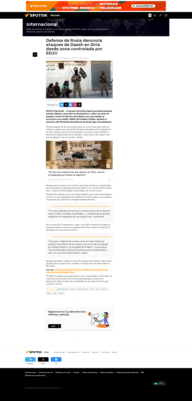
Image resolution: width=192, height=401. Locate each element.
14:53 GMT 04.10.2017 (53, 58)
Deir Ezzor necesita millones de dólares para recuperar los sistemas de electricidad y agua (77, 271)
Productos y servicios (63, 372)
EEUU (91, 289)
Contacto (76, 372)
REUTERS (50, 100)
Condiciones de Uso (46, 372)
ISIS (55, 293)
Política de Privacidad (89, 372)
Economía (85, 352)
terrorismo (104, 289)
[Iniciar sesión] (155, 15)
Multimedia (105, 352)
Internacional (51, 289)
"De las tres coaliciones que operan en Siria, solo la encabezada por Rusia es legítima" (76, 173)
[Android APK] (159, 383)
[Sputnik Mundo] (37, 18)
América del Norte (81, 289)
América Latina (59, 352)
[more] (109, 179)
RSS (142, 372)
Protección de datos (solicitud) (127, 372)
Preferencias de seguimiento (35, 375)
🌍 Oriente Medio (62, 289)
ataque (49, 293)
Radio (114, 352)
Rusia (72, 289)
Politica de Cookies (107, 372)
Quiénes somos (30, 372)
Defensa (95, 352)
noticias (61, 293)
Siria (97, 289)
